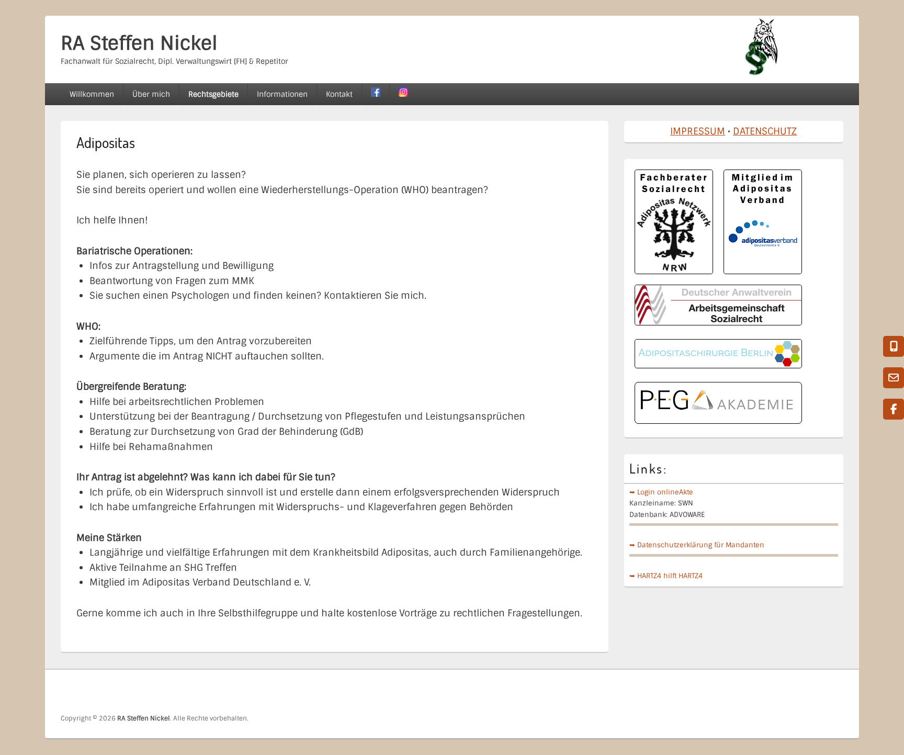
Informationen (282, 94)
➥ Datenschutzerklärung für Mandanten (696, 544)
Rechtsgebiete (213, 94)
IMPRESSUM (697, 131)
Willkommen (92, 94)
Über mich (151, 94)
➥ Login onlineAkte (661, 492)
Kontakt (339, 94)
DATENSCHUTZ (765, 131)
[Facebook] (834, 692)
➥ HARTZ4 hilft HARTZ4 (666, 575)
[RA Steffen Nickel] (760, 72)
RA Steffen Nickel (139, 43)
